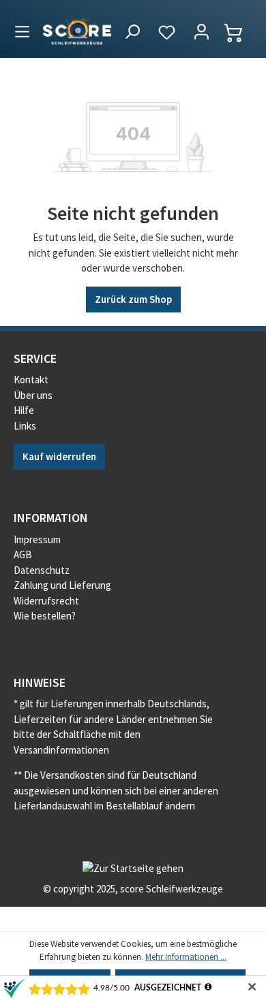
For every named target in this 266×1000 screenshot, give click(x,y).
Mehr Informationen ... (185, 957)
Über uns (33, 395)
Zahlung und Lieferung (62, 585)
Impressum (37, 539)
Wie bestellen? (45, 615)
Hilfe (24, 410)
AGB (23, 554)
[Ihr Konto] (201, 32)
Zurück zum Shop (133, 299)
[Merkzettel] (166, 32)
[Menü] (22, 29)
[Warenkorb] (240, 32)
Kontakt (31, 379)
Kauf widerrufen (59, 456)
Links (25, 425)
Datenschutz (42, 570)
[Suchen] (132, 32)
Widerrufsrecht (46, 600)
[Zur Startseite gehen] (77, 29)
